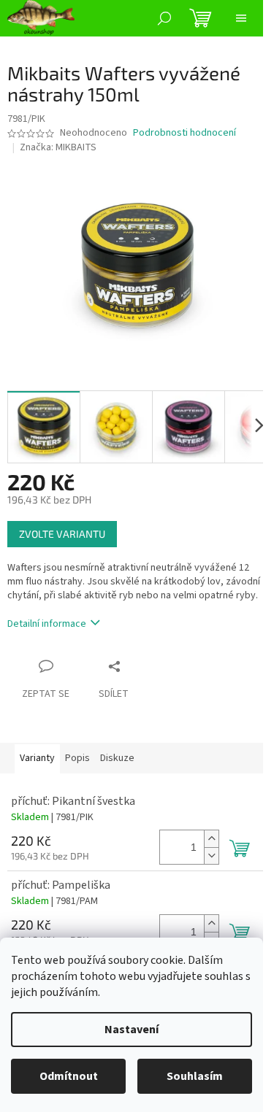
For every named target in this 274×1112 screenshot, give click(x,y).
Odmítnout (68, 1076)
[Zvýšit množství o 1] (211, 838)
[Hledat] (164, 18)
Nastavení (131, 1030)
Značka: (58, 147)
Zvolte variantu (62, 534)
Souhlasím (195, 1076)
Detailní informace (46, 624)
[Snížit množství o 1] (211, 855)
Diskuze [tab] (117, 758)
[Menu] (241, 18)
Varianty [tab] (37, 758)
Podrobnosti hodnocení (184, 133)
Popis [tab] (77, 758)
